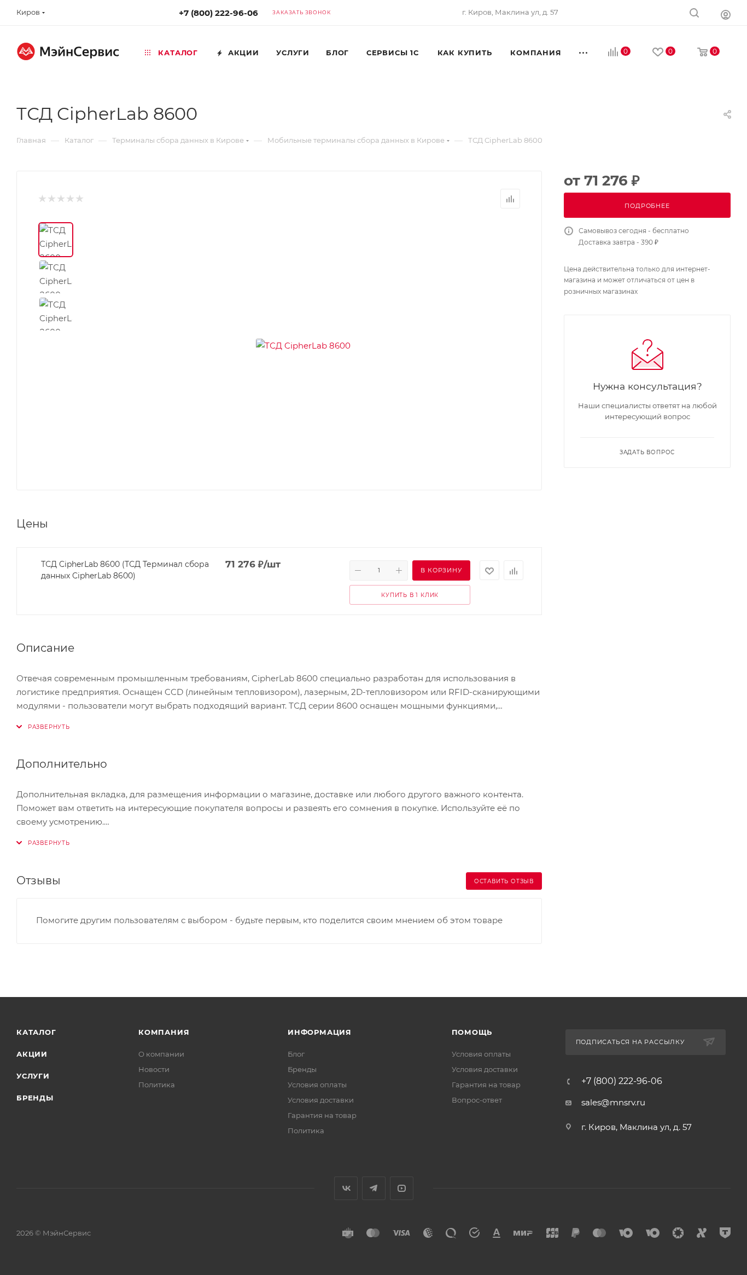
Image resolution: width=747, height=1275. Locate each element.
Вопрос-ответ (477, 1100)
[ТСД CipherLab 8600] (303, 345)
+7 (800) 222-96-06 (218, 13)
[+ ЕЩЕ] (583, 52)
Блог (296, 1054)
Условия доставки (321, 1100)
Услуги (33, 1075)
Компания (163, 1032)
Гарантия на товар (322, 1115)
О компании (161, 1054)
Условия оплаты (317, 1084)
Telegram (374, 1188)
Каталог (36, 1032)
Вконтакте (346, 1188)
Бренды (35, 1097)
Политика (156, 1084)
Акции (32, 1054)
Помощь (472, 1032)
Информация (320, 1032)
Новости (154, 1069)
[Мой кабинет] (726, 14)
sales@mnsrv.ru (613, 1102)
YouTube (401, 1188)
